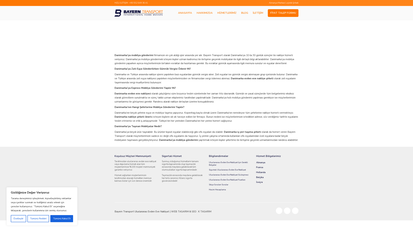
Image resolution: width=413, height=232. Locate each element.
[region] (41, 206)
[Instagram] (295, 211)
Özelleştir (18, 218)
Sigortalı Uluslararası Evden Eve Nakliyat (227, 170)
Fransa (259, 167)
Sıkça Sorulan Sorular (218, 184)
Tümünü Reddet (38, 218)
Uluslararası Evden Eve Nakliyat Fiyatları (227, 180)
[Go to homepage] (139, 13)
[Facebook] (279, 211)
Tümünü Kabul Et (62, 218)
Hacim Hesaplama (217, 189)
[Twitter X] (287, 211)
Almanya (260, 162)
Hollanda (261, 172)
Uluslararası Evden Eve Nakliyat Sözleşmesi (228, 175)
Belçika (260, 177)
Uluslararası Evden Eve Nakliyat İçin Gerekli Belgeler (228, 163)
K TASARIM (204, 211)
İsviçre (259, 182)
